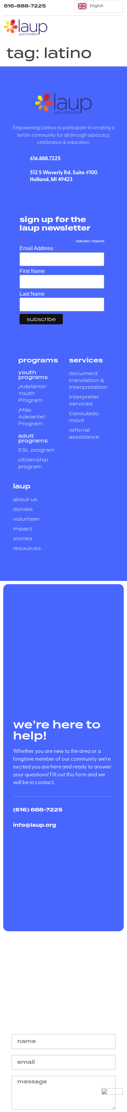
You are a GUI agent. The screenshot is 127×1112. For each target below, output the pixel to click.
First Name (32, 271)
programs (38, 360)
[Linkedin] (63, 195)
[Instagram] (78, 195)
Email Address (38, 248)
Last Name (32, 294)
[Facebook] (49, 195)
